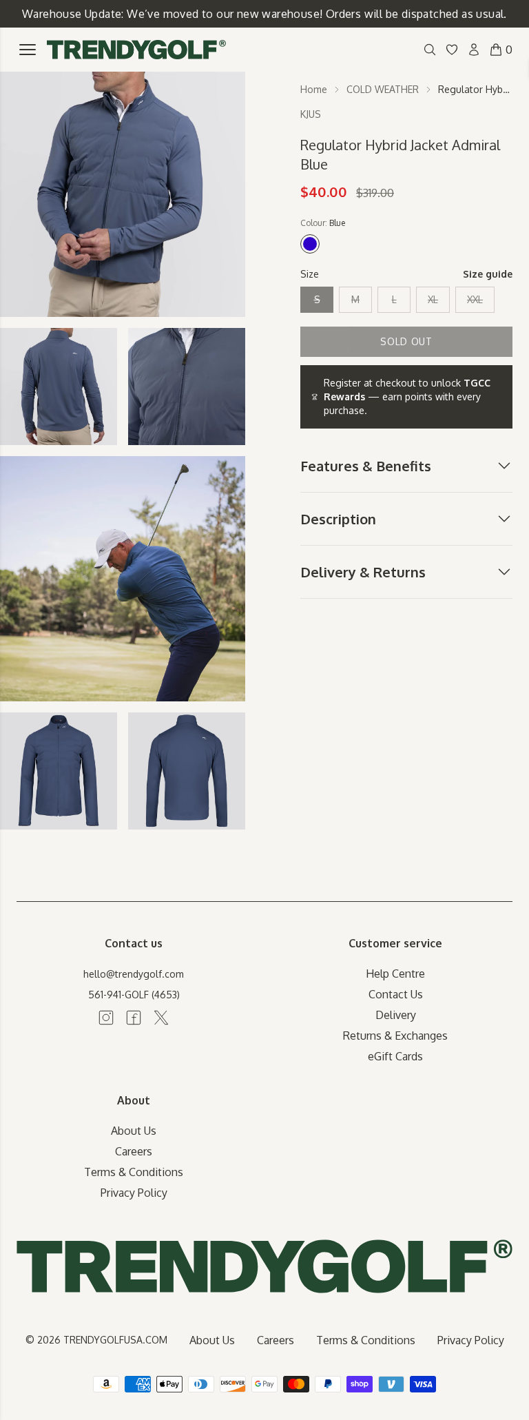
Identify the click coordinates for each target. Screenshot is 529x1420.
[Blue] (310, 244)
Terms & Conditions (133, 1172)
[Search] (430, 49)
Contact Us (396, 994)
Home (313, 89)
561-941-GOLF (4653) (134, 994)
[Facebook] (134, 1018)
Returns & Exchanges (395, 1035)
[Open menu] (28, 50)
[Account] (474, 49)
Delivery (395, 1015)
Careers (133, 1151)
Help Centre (395, 973)
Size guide (487, 274)
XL (433, 299)
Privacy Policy (134, 1193)
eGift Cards (395, 1056)
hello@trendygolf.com (133, 974)
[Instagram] (106, 1018)
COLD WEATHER (382, 89)
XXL (475, 299)
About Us (133, 1131)
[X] (161, 1018)
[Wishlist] (452, 49)
